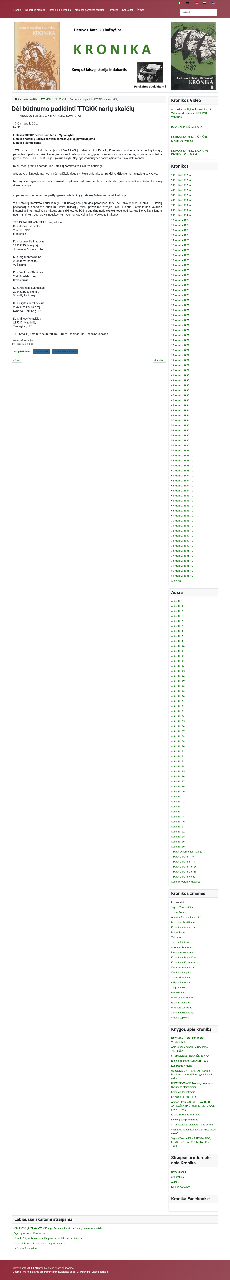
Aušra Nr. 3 (177, 611)
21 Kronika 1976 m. (182, 275)
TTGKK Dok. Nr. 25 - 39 (184, 871)
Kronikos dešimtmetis (183, 1092)
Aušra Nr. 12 (178, 656)
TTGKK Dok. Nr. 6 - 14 (183, 861)
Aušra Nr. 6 (177, 626)
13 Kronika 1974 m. (182, 235)
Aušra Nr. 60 (178, 846)
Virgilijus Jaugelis (181, 972)
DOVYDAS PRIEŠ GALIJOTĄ (186, 126)
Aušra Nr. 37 (178, 781)
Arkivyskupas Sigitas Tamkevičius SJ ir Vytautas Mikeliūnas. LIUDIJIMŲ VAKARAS (192, 113)
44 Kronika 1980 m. (182, 390)
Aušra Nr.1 (177, 601)
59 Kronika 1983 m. (182, 465)
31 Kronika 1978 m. (182, 325)
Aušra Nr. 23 (178, 711)
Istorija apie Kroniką (60, 9)
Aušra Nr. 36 (178, 776)
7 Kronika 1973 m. (181, 205)
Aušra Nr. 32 (178, 756)
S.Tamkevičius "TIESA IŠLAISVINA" (190, 1055)
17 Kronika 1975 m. (182, 255)
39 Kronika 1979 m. (182, 365)
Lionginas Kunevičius (183, 952)
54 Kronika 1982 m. (182, 440)
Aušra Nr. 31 (178, 751)
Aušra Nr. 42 (178, 801)
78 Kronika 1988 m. (182, 560)
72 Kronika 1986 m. (182, 530)
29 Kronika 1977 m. (182, 315)
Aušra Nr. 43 (178, 806)
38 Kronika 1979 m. (182, 360)
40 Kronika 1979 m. (182, 370)
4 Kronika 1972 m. (181, 190)
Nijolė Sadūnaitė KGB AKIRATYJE (189, 1060)
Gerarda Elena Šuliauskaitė (186, 917)
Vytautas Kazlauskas (182, 967)
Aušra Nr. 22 (178, 706)
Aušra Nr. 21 (178, 701)
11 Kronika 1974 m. (182, 225)
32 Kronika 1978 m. (182, 330)
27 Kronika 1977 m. (182, 305)
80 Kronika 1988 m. (182, 570)
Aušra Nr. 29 (178, 741)
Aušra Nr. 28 (178, 736)
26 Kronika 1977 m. (182, 300)
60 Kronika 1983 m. (182, 470)
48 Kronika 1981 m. (182, 410)
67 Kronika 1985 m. (182, 505)
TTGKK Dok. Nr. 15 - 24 (184, 866)
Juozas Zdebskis (180, 942)
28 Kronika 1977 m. (182, 310)
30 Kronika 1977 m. (182, 320)
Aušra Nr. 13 (178, 661)
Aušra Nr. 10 (178, 646)
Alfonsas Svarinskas (182, 947)
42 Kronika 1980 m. (182, 380)
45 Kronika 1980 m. (182, 395)
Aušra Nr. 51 (178, 826)
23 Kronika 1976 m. (182, 285)
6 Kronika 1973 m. (181, 200)
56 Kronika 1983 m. (182, 450)
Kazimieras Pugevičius (183, 957)
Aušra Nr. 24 (178, 716)
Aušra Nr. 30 (178, 746)
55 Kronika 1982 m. (182, 445)
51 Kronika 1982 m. (182, 425)
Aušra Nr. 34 (178, 766)
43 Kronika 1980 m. (182, 385)
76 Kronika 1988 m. (182, 550)
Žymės (140, 9)
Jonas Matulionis (180, 977)
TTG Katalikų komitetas (65, 351)
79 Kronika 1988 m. (182, 565)
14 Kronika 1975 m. (182, 240)
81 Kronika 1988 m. (182, 575)
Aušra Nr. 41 (178, 796)
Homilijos (113, 9)
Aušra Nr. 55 (178, 836)
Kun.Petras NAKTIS (181, 1065)
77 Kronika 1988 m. (182, 555)
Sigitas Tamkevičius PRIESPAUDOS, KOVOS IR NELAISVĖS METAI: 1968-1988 (191, 1142)
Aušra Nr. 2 (177, 606)
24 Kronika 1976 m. (182, 290)
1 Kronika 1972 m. (181, 175)
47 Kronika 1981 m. (182, 405)
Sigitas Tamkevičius (182, 907)
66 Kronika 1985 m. (182, 500)
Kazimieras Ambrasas (183, 927)
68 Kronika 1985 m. (182, 510)
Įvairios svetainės (180, 1187)
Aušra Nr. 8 (177, 636)
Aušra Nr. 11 (178, 651)
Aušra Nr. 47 (178, 811)
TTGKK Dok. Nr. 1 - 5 (182, 856)
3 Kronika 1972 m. (181, 185)
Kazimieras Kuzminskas (184, 962)
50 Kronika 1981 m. (182, 420)
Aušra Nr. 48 (178, 816)
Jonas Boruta (178, 912)
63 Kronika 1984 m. (182, 485)
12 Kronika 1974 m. (182, 230)
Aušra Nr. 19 (178, 691)
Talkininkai (177, 937)
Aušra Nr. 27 (178, 731)
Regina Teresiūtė (180, 1002)
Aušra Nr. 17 (178, 681)
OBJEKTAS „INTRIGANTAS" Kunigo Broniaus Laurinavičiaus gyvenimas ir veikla (192, 1074)
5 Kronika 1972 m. (181, 195)
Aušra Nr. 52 (178, 831)
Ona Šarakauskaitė (181, 1007)
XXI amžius (177, 1177)
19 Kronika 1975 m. (182, 265)
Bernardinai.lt (178, 1172)
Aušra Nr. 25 (178, 721)
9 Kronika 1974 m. (181, 215)
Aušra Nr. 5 (177, 621)
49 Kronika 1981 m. (182, 415)
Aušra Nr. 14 (178, 666)
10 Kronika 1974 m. (182, 220)
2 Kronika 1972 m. (181, 180)
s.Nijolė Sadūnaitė (181, 982)
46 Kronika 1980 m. (182, 400)
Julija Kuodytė (179, 987)
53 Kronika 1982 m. (182, 435)
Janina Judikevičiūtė (182, 1012)
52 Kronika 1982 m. (182, 430)
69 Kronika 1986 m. (182, 515)
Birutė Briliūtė (178, 992)
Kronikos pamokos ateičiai (89, 9)
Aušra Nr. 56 (178, 841)
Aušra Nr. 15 (178, 671)
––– (173, 121)
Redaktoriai (177, 902)
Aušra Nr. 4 (177, 616)
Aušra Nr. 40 (178, 791)
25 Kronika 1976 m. (182, 295)
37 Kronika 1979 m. (182, 355)
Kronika (17, 9)
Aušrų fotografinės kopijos (185, 881)
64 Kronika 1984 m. (182, 490)
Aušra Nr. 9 (177, 641)
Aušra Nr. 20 (178, 696)
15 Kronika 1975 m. (182, 245)
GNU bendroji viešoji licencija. (93, 1271)
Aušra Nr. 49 (178, 821)
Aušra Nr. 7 (177, 631)
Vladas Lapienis (180, 1017)
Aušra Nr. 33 (178, 761)
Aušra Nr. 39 (178, 786)
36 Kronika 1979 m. (182, 350)
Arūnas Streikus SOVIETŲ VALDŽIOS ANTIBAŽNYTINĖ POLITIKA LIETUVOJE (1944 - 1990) (193, 1106)
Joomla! (17, 1271)
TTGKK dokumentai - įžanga (186, 851)
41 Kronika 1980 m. (182, 375)
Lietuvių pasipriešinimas (184, 1119)
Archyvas (176, 580)
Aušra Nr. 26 (178, 726)
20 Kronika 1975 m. (182, 270)
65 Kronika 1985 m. (182, 495)
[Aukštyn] (224, 1274)
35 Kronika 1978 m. (182, 345)
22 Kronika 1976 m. (182, 280)
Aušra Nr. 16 (178, 676)
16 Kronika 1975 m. (182, 250)
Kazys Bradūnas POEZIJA (185, 1114)
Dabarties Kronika (35, 9)
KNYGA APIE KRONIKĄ (183, 1097)
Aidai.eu (175, 1182)
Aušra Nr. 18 (178, 686)
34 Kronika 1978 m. (182, 340)
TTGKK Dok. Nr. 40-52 (183, 876)
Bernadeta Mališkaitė (182, 922)
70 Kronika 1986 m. (182, 520)
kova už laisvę (42, 351)
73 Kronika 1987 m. (182, 535)
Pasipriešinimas (22, 351)
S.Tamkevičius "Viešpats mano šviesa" (192, 1124)
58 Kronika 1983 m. (182, 460)
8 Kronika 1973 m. (181, 210)
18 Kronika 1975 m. (182, 260)
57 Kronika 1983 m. (182, 455)
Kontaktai (127, 9)
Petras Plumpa (179, 932)
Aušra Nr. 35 (178, 771)
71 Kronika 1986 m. (182, 525)
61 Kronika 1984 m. (182, 475)
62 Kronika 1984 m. (182, 480)
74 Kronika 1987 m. (182, 540)
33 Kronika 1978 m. (182, 335)
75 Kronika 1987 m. (182, 545)
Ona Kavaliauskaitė (182, 997)
